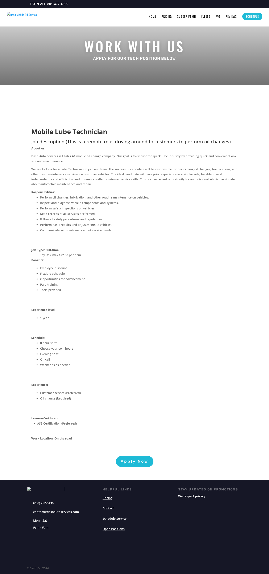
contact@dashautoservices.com (56, 512)
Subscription (186, 17)
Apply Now (135, 461)
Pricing (167, 17)
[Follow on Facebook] (139, 547)
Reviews (231, 17)
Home (152, 17)
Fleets (205, 17)
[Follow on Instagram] (129, 547)
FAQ (218, 17)
